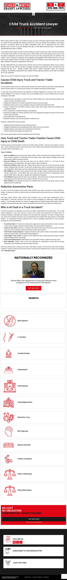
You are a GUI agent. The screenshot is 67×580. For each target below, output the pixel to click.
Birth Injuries (22, 321)
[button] (33, 14)
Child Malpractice (24, 402)
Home (17, 28)
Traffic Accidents (24, 459)
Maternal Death (24, 445)
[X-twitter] (20, 542)
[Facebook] (14, 542)
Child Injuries (22, 386)
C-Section (21, 337)
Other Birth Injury (24, 490)
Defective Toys (23, 417)
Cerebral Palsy (23, 353)
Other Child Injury (24, 474)
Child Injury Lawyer (26, 28)
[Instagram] (17, 542)
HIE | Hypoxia (22, 431)
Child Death (22, 369)
